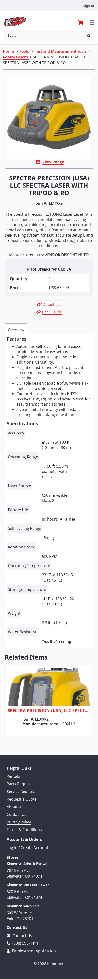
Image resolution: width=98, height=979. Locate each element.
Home (8, 51)
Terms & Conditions (24, 829)
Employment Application (33, 950)
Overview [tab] (16, 330)
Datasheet (52, 304)
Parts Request (19, 783)
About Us (15, 806)
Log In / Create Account (27, 847)
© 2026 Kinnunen (49, 963)
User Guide (52, 312)
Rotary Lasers (16, 57)
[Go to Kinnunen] (18, 22)
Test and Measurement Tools (61, 51)
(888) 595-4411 (24, 943)
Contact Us (16, 814)
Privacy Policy (19, 822)
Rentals (13, 776)
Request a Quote (22, 799)
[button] (88, 35)
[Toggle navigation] (92, 22)
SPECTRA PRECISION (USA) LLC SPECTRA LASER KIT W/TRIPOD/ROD (49, 710)
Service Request (21, 791)
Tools (24, 51)
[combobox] (43, 35)
